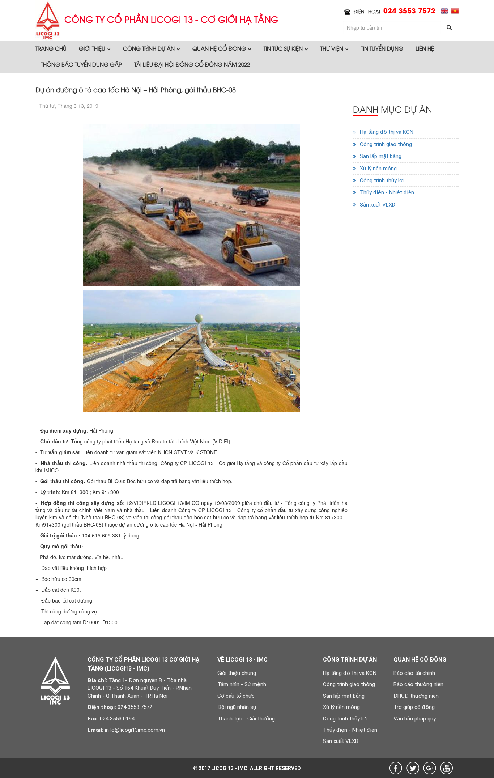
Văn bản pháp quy (414, 718)
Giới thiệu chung (236, 673)
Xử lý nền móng (378, 168)
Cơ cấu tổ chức (236, 696)
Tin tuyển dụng (382, 48)
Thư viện (332, 48)
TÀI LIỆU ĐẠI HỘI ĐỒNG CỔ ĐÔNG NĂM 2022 (192, 64)
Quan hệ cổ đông (219, 48)
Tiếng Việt (455, 11)
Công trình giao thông (386, 144)
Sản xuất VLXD (377, 204)
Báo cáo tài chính (414, 673)
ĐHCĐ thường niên (416, 696)
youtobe (446, 768)
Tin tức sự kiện (284, 48)
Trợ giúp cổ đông (414, 707)
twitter (412, 768)
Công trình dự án (149, 48)
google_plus (429, 768)
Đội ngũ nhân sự (236, 707)
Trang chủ (51, 48)
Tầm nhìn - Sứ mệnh (241, 684)
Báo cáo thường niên (418, 684)
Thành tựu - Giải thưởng (246, 718)
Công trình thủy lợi (382, 180)
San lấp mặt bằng (380, 156)
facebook (395, 768)
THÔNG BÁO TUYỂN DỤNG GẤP (81, 64)
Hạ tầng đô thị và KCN (386, 132)
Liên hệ (425, 48)
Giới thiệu (93, 48)
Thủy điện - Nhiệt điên (387, 192)
